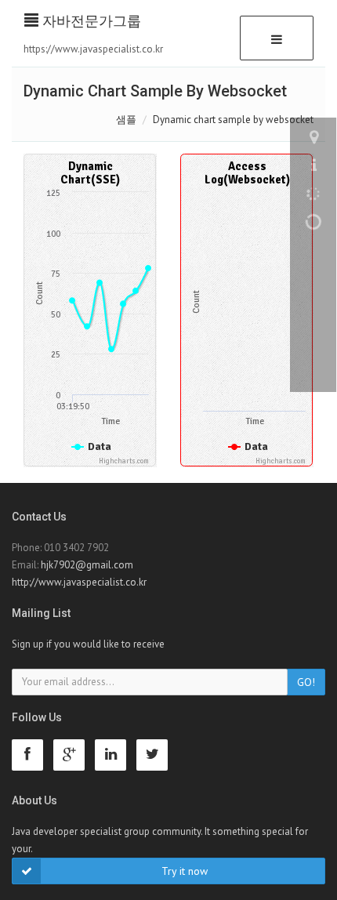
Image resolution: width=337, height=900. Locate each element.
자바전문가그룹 (89, 21)
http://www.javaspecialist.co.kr (79, 582)
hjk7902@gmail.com (87, 565)
